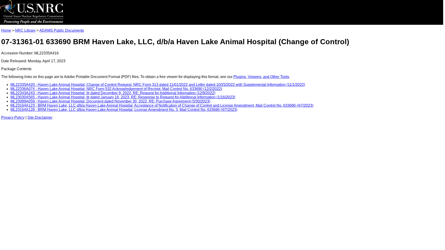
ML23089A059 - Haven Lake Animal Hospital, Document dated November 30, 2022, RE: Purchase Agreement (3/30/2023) (110, 101)
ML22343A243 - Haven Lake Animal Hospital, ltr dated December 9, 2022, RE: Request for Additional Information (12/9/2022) (112, 93)
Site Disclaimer (39, 117)
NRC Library (25, 30)
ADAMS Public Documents (61, 30)
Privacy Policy (13, 117)
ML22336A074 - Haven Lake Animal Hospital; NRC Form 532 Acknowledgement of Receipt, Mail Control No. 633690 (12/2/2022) (116, 89)
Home (6, 30)
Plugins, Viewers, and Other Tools (261, 77)
